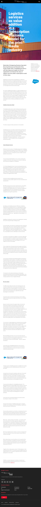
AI (1, 488)
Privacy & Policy (11, 502)
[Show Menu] (1, 1)
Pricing (29, 487)
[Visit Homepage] (20, 2)
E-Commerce (16, 487)
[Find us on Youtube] (13, 482)
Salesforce (12, 462)
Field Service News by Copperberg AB (9, 504)
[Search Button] (39, 1)
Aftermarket (3, 487)
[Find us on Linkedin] (5, 482)
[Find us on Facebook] (10, 482)
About (2, 502)
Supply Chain (30, 488)
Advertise (6, 502)
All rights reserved (17, 504)
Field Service (16, 488)
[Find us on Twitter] (2, 482)
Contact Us (17, 502)
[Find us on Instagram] (7, 482)
